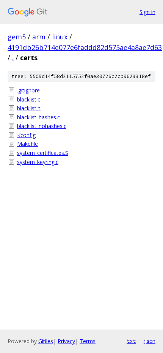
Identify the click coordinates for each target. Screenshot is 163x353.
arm (38, 36)
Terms (88, 341)
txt (131, 340)
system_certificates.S (42, 152)
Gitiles (45, 341)
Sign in (147, 12)
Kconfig (26, 135)
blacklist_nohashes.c (41, 126)
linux (59, 36)
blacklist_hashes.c (38, 117)
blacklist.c (28, 99)
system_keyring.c (37, 162)
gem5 (17, 36)
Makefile (27, 143)
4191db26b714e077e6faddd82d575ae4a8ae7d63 (85, 47)
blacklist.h (29, 108)
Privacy (66, 341)
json (149, 340)
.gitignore (28, 90)
